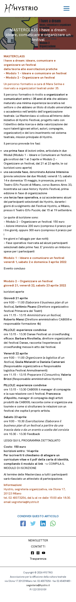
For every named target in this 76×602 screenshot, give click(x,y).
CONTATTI (38, 546)
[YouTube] (43, 553)
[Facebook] (23, 524)
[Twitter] (33, 524)
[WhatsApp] (53, 524)
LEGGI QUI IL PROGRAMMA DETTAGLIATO (32, 440)
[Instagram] (38, 553)
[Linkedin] (43, 524)
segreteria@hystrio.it (38, 585)
